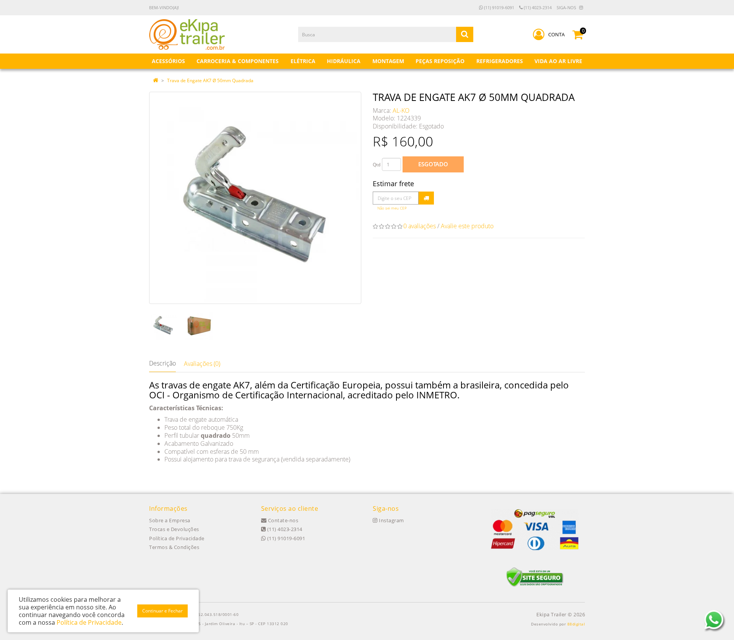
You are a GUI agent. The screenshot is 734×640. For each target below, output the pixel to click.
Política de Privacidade (177, 538)
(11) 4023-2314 (537, 7)
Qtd (376, 164)
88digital (576, 624)
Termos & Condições (174, 547)
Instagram (391, 520)
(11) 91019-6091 (498, 7)
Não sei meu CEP (392, 208)
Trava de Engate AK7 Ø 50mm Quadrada (210, 80)
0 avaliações (419, 226)
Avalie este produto (467, 226)
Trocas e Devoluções (174, 529)
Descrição (162, 363)
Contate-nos (282, 520)
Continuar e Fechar (162, 611)
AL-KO (401, 110)
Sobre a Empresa (169, 520)
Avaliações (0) (202, 363)
